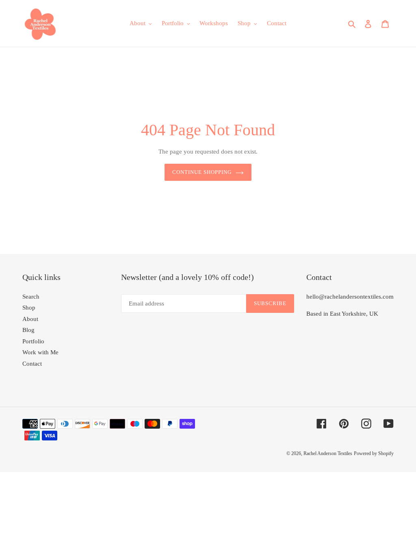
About (30, 319)
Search (30, 296)
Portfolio (33, 341)
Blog (28, 330)
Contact (32, 363)
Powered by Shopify (374, 453)
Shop (28, 307)
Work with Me (40, 352)
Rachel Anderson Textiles (327, 453)
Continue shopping (202, 172)
